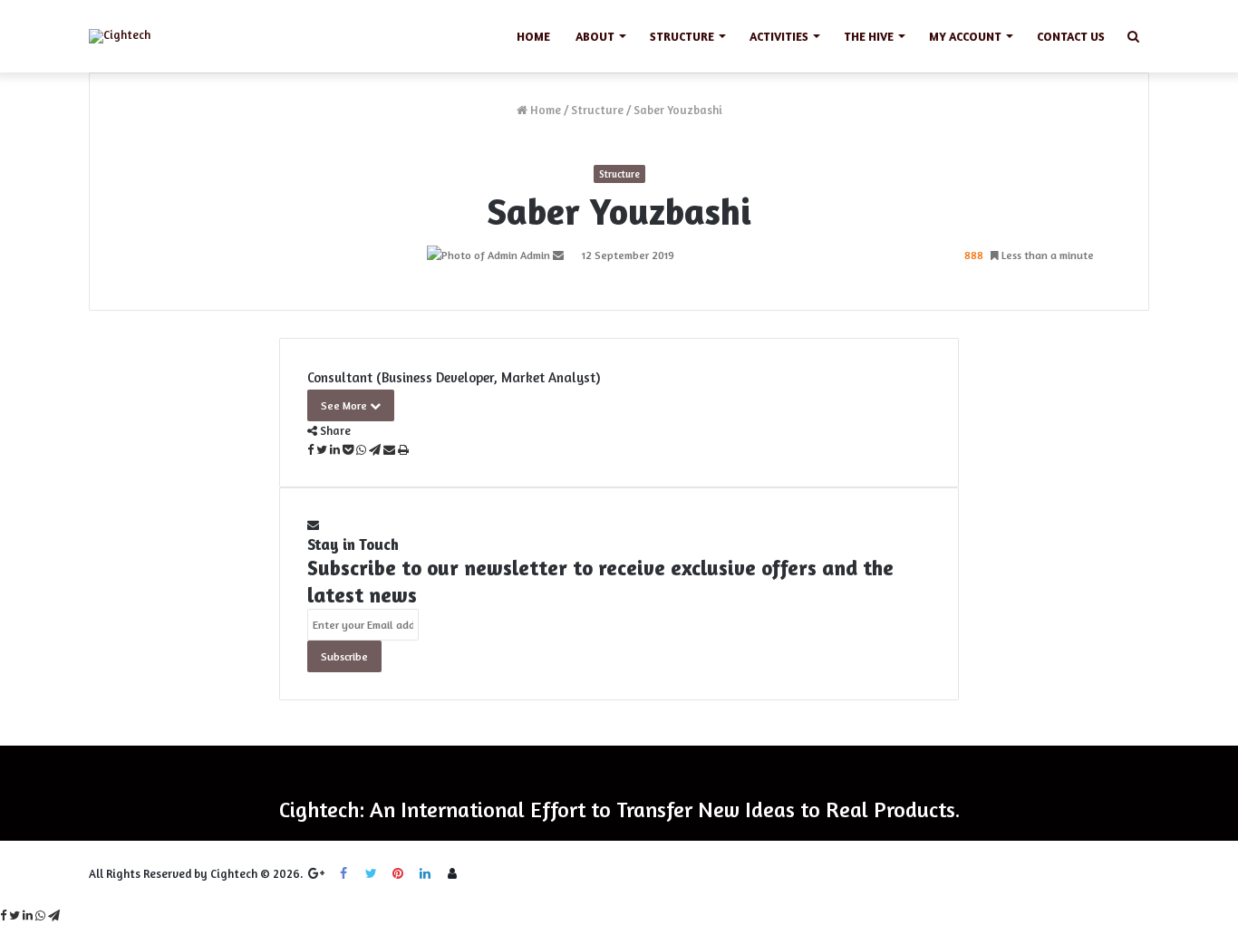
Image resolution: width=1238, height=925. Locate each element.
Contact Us (1071, 36)
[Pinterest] (397, 873)
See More (345, 405)
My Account (965, 36)
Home (533, 36)
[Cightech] (119, 36)
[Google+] (316, 873)
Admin (535, 255)
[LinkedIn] (425, 873)
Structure (597, 109)
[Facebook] (343, 873)
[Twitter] (370, 873)
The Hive (869, 36)
